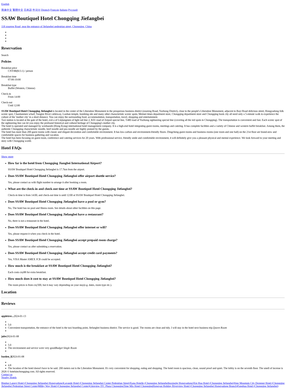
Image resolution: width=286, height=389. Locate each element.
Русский (73, 9)
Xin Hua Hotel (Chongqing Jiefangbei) (213, 383)
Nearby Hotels (9, 377)
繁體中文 (18, 9)
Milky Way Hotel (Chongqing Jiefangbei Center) (64, 386)
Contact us (6, 374)
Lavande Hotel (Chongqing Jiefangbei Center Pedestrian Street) (96, 383)
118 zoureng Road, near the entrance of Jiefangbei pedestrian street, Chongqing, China (46, 26)
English (5, 4)
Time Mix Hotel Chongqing (138, 386)
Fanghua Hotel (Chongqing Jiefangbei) (258, 386)
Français (54, 9)
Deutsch (45, 9)
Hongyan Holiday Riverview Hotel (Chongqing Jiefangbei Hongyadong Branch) (195, 386)
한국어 (36, 9)
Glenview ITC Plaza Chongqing (106, 386)
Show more (7, 156)
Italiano (64, 9)
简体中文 (6, 9)
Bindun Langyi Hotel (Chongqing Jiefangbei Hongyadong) (32, 383)
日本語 (28, 9)
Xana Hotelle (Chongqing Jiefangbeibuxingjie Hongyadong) (161, 383)
